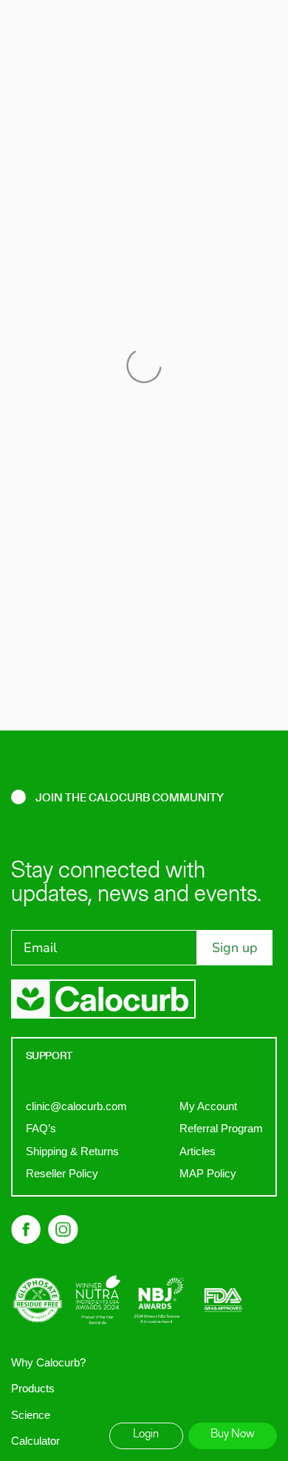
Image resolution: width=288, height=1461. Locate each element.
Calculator (35, 1440)
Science (30, 1415)
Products (33, 1388)
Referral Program (221, 1128)
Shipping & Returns (72, 1151)
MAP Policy (207, 1173)
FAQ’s (41, 1128)
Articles (197, 1151)
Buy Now (232, 1434)
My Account (208, 1106)
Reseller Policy (62, 1173)
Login (146, 1434)
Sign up (235, 948)
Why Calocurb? (48, 1362)
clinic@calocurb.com (76, 1106)
